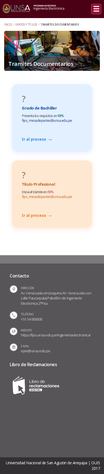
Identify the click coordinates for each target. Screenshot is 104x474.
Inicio (8, 24)
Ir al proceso (37, 139)
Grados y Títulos (26, 24)
